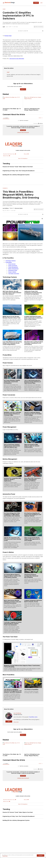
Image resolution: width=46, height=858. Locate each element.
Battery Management (13, 268)
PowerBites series (33, 717)
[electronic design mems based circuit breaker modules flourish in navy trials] (12, 310)
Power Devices (11, 264)
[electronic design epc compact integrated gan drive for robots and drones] (33, 594)
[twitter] (23, 30)
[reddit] (25, 30)
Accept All (40, 855)
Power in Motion (12, 272)
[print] (42, 30)
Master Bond (6, 155)
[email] (27, 30)
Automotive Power (12, 270)
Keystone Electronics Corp (9, 154)
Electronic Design (19, 208)
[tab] (6, 118)
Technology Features (10, 260)
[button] (3, 3)
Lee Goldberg (6, 208)
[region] (23, 121)
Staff (4, 26)
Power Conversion (12, 265)
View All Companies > (23, 158)
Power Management (13, 267)
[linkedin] (21, 30)
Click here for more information (16, 58)
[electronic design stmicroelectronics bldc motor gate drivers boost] (13, 594)
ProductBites (8, 262)
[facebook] (19, 30)
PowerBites (5, 188)
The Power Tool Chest (13, 273)
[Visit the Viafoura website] (40, 123)
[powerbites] (33, 683)
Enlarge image (8, 35)
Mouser (25, 154)
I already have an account (23, 132)
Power (4, 9)
